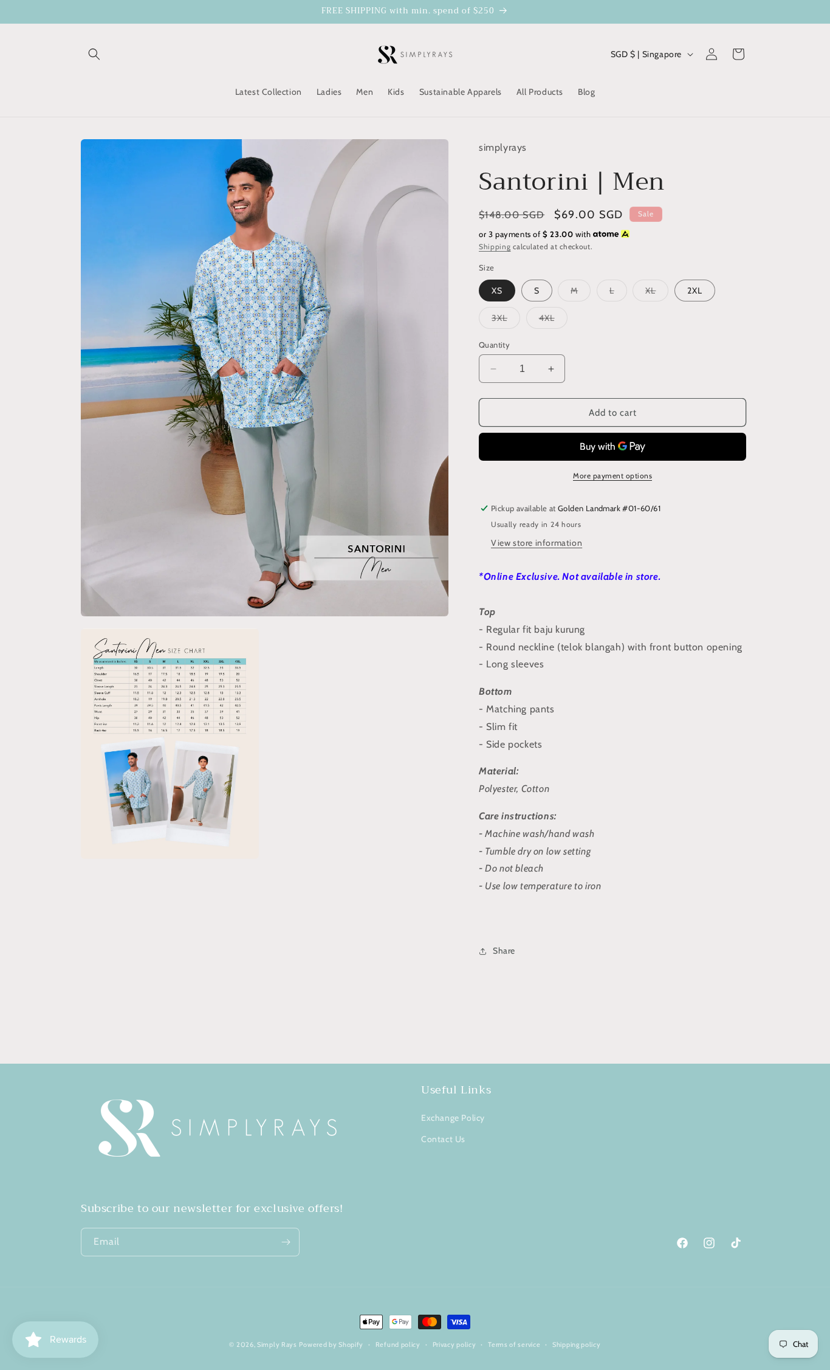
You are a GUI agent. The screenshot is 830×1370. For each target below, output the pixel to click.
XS (497, 290)
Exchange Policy (453, 1117)
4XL (553, 320)
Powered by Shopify (331, 1344)
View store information (536, 542)
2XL (694, 290)
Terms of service (514, 1344)
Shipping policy (576, 1344)
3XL (506, 320)
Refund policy (398, 1344)
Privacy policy (454, 1344)
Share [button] (504, 950)
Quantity (494, 344)
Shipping (495, 246)
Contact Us (443, 1139)
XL (656, 292)
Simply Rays (277, 1344)
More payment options (612, 475)
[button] (94, 54)
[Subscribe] (285, 1242)
